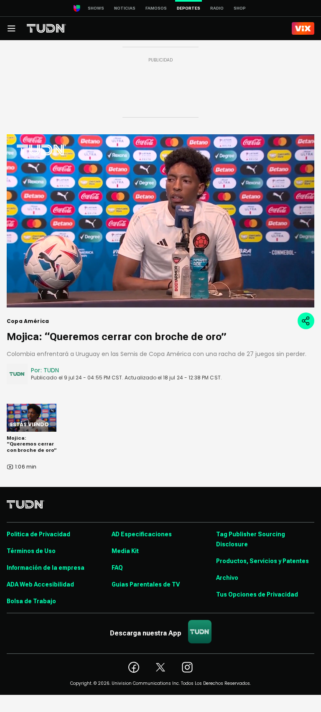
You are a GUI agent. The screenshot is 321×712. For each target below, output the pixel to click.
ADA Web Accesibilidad (40, 584)
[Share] (306, 320)
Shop (240, 8)
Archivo (227, 577)
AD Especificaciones (142, 534)
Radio (217, 8)
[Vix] (303, 28)
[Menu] (11, 28)
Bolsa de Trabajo (31, 601)
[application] (160, 220)
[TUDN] (46, 28)
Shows (96, 8)
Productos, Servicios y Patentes (262, 561)
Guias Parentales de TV (146, 584)
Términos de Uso (31, 551)
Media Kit (125, 551)
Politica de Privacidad (38, 534)
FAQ (117, 567)
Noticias (124, 8)
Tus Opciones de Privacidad (257, 594)
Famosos (156, 8)
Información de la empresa (45, 567)
